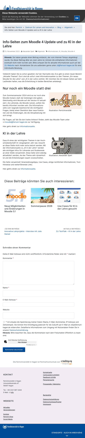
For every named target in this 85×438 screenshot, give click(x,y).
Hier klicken (22, 342)
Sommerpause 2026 (41, 206)
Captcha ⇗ (31, 344)
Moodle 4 (71, 51)
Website (6, 310)
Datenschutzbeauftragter (52, 402)
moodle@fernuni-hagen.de (16, 122)
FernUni (19, 27)
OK (76, 18)
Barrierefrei (47, 395)
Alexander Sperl (28, 51)
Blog (59, 27)
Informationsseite (27, 126)
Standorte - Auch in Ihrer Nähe (67, 433)
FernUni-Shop (8, 417)
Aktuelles (6, 407)
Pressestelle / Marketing (51, 384)
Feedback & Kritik (49, 377)
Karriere (6, 414)
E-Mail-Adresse (10, 300)
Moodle (64, 51)
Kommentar (8, 258)
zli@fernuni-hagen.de (65, 65)
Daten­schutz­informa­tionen (38, 19)
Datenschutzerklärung (19, 330)
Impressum (47, 404)
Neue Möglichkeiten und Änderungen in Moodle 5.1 (14, 209)
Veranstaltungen (9, 410)
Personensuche (48, 380)
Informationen (53, 51)
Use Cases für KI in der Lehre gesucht (67, 207)
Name (6, 288)
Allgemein (68, 27)
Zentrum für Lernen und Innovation (39, 27)
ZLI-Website (9, 65)
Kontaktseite (47, 372)
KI (59, 51)
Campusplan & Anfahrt (51, 375)
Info (12, 392)
